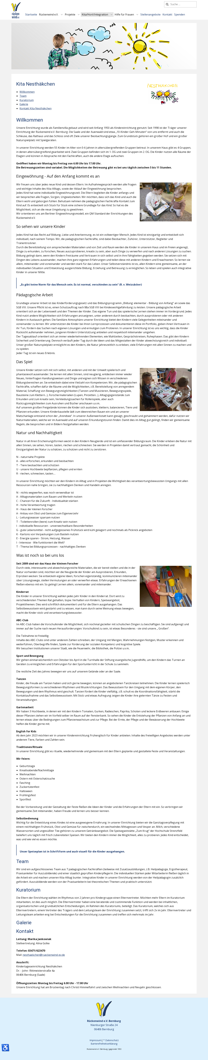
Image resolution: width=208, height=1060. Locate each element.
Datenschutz (112, 1040)
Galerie (24, 104)
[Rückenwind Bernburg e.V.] (16, 10)
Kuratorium (27, 100)
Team (23, 96)
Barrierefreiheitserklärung (104, 1043)
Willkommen (27, 92)
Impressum (95, 1040)
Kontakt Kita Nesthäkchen (36, 108)
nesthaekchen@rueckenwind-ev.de (44, 955)
